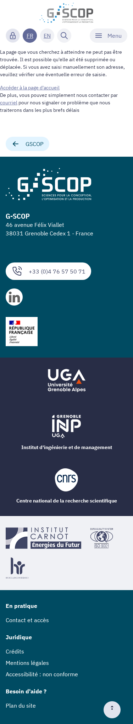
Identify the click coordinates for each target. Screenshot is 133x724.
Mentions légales (27, 662)
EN (47, 35)
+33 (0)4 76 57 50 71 (57, 271)
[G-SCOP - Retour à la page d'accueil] (66, 13)
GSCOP (35, 143)
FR (30, 35)
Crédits (15, 651)
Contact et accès (27, 620)
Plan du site (21, 705)
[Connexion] (13, 35)
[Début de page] (115, 709)
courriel (8, 102)
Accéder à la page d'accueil (30, 87)
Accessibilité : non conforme (42, 674)
